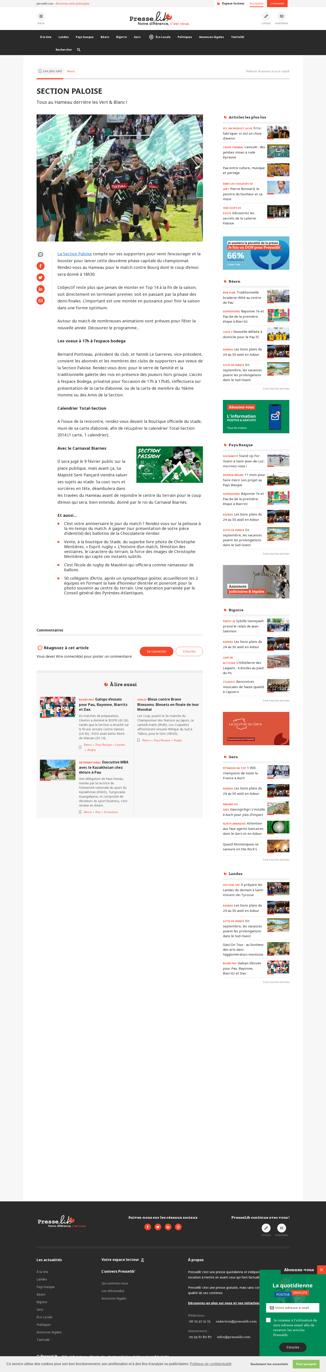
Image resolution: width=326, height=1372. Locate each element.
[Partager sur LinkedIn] (41, 289)
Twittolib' (238, 37)
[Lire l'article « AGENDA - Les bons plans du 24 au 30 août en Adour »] (278, 351)
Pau (97, 812)
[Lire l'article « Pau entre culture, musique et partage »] (278, 170)
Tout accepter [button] (306, 1364)
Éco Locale (163, 37)
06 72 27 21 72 (199, 1321)
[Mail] (41, 301)
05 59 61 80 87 (200, 1337)
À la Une (45, 37)
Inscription (256, 3)
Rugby (91, 750)
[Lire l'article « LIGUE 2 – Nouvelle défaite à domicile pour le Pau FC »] (278, 334)
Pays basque (85, 37)
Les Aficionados (113, 1291)
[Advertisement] (256, 1060)
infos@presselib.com (233, 1337)
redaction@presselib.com (236, 1321)
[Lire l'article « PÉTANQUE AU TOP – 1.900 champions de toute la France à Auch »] (278, 772)
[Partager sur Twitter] (41, 278)
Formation (111, 812)
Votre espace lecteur (120, 1260)
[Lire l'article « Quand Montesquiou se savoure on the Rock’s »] (278, 846)
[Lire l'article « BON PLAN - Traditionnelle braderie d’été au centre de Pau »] (278, 296)
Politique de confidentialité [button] (211, 1364)
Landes (64, 37)
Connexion (277, 3)
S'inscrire (293, 1347)
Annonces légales (211, 37)
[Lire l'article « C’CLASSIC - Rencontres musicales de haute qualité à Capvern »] (278, 686)
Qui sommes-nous (115, 1283)
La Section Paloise (74, 253)
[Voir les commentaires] (41, 254)
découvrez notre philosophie (72, 3)
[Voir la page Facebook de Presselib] (147, 1227)
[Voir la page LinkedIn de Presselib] (168, 1227)
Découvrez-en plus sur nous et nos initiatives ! (225, 1303)
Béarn (105, 37)
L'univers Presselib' (118, 1271)
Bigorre (121, 37)
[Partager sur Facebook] (41, 266)
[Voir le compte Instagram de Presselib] (178, 1227)
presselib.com (45, 3)
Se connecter (156, 651)
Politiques (185, 37)
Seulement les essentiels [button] (269, 1364)
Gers (137, 37)
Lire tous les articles (276, 388)
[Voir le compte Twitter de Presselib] (158, 1227)
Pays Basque (103, 745)
